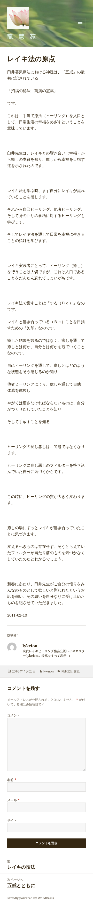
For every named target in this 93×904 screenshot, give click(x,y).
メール (13, 800)
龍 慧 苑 (21, 36)
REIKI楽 (66, 671)
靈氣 (76, 671)
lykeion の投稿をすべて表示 (47, 655)
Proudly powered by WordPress (30, 898)
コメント (13, 715)
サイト (12, 820)
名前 (12, 780)
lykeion (48, 671)
